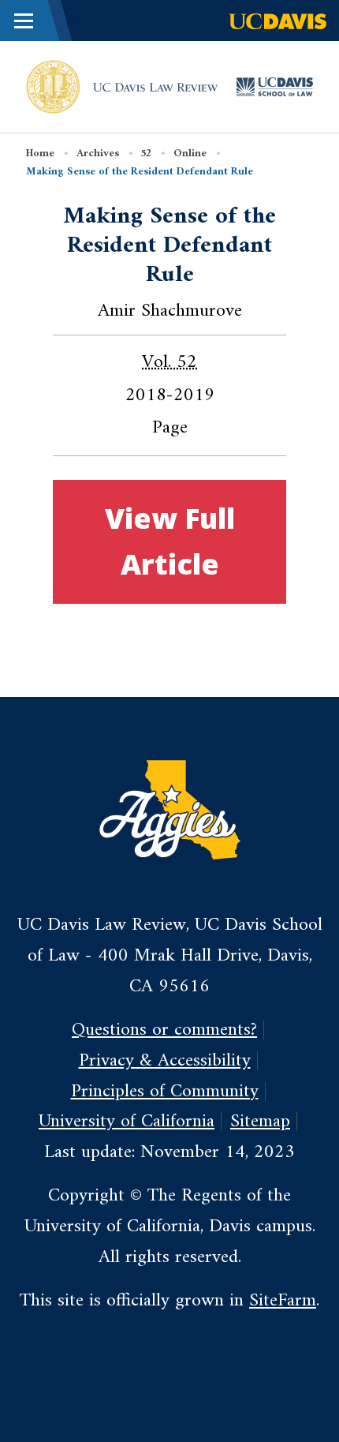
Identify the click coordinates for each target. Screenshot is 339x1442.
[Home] (53, 86)
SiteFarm (282, 1300)
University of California (126, 1121)
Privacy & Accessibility (165, 1060)
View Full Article (170, 541)
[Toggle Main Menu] (23, 20)
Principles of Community (165, 1091)
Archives (97, 153)
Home (40, 153)
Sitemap (260, 1121)
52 (145, 153)
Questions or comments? (164, 1030)
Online (190, 153)
